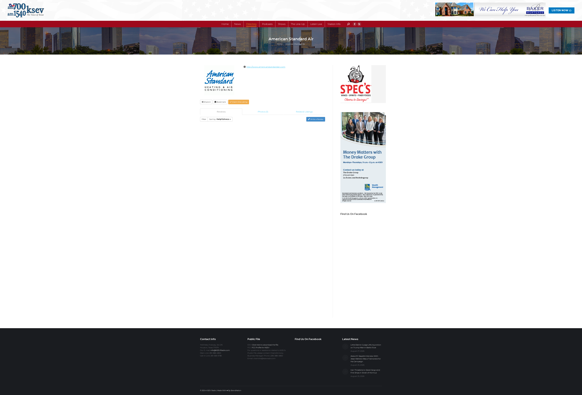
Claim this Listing (239, 102)
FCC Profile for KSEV (260, 347)
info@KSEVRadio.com (220, 350)
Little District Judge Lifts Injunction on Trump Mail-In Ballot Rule (366, 346)
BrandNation (236, 390)
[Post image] (345, 346)
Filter (204, 119)
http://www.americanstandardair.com (265, 66)
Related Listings (304, 111)
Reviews (221, 111)
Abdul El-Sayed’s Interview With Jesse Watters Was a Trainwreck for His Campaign (366, 359)
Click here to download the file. (265, 345)
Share (206, 102)
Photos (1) (263, 111)
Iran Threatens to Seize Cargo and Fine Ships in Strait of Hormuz (365, 371)
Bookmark (221, 102)
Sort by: (219, 119)
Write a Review (316, 119)
